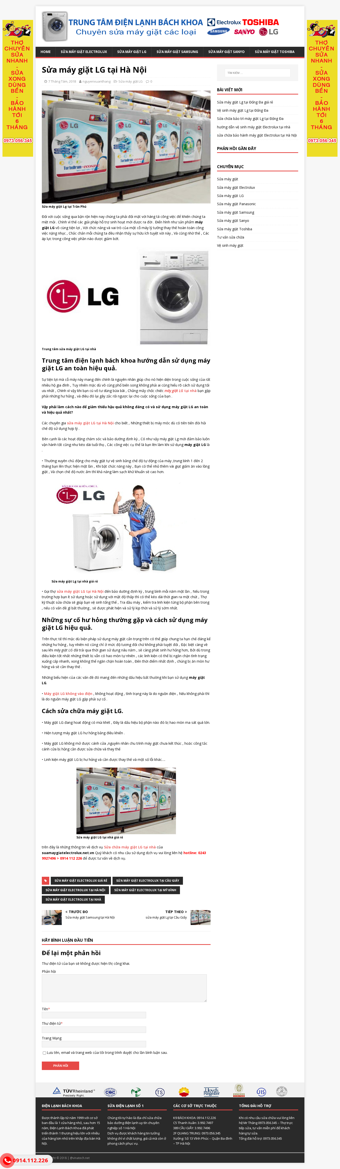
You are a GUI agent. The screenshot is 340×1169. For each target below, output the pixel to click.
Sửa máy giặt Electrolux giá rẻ (81, 880)
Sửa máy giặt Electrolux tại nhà (73, 899)
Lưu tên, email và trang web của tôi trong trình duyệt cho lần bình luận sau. (107, 1052)
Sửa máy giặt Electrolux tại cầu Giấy (147, 880)
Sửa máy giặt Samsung (177, 51)
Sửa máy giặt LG (131, 51)
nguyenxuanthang (97, 81)
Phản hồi (49, 971)
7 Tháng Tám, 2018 (62, 81)
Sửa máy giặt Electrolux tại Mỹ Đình (145, 890)
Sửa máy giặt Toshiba (274, 51)
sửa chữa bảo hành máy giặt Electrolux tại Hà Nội (257, 135)
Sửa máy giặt (227, 179)
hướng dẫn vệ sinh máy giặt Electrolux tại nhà (253, 127)
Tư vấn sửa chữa (230, 237)
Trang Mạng (51, 1038)
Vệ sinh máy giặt (230, 245)
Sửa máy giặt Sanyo (226, 51)
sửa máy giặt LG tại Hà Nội (90, 423)
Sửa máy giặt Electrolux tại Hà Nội (75, 890)
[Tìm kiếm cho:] (257, 73)
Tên (45, 1009)
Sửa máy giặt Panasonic (236, 203)
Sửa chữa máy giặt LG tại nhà (130, 847)
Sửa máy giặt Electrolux (84, 51)
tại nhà (181, 390)
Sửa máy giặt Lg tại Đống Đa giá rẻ (245, 102)
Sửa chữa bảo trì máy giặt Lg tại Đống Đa (250, 118)
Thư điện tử (51, 1023)
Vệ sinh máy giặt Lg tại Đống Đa (242, 110)
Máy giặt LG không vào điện (68, 693)
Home (46, 51)
